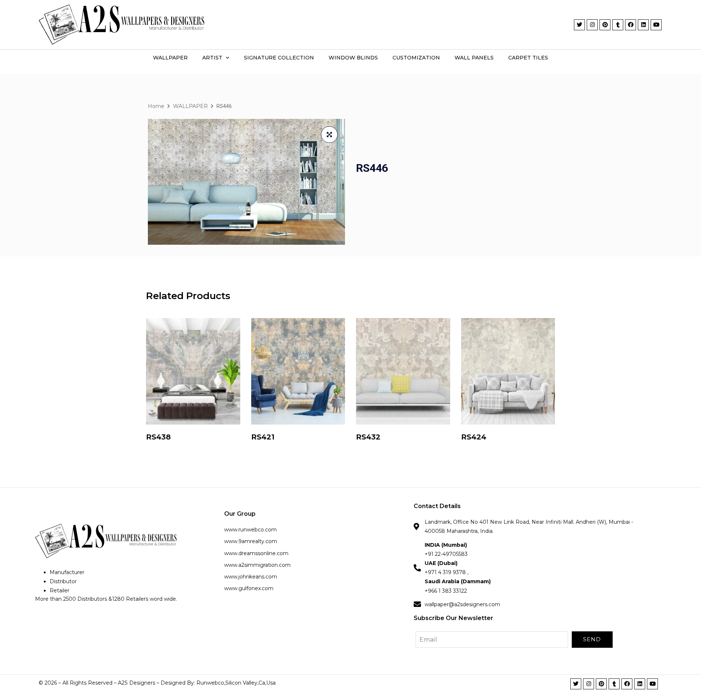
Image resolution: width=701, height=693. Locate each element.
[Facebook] (630, 24)
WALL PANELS (474, 57)
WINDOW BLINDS (353, 57)
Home (156, 106)
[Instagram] (592, 24)
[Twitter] (579, 24)
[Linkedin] (643, 24)
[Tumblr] (617, 24)
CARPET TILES (528, 57)
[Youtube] (656, 24)
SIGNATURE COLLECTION (279, 57)
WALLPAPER (190, 106)
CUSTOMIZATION (416, 57)
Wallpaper (170, 57)
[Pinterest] (605, 24)
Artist (212, 57)
